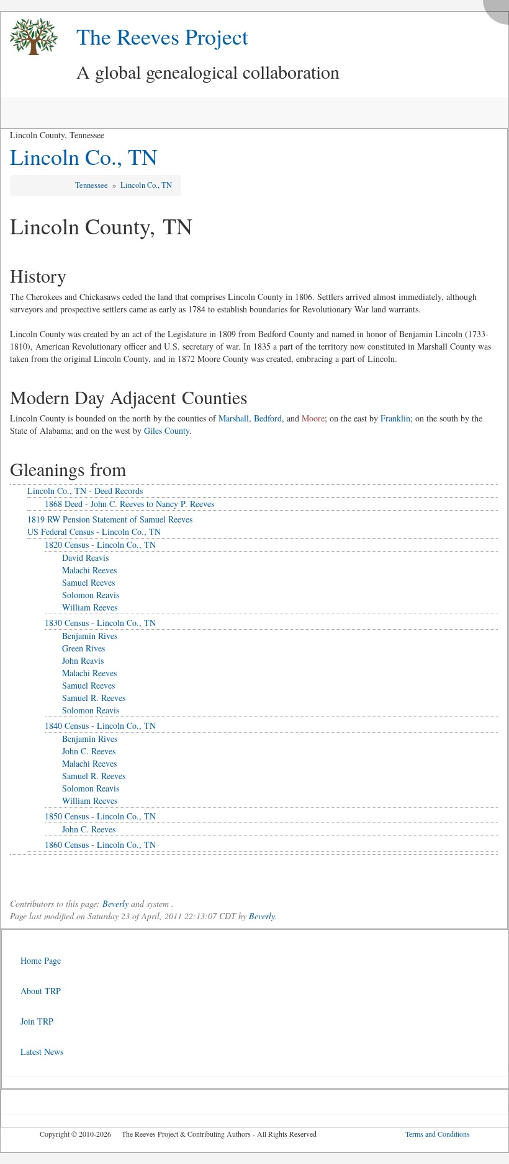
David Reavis (85, 557)
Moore (313, 418)
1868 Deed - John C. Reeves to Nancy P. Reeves (129, 503)
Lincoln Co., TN (84, 156)
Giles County (166, 430)
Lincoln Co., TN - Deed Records (85, 490)
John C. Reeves (88, 751)
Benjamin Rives (89, 636)
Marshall (233, 418)
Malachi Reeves (89, 570)
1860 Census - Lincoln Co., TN (100, 844)
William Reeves (89, 607)
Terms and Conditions (437, 1134)
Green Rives (83, 648)
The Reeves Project (162, 36)
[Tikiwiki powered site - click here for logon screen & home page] (29, 37)
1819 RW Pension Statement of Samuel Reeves (109, 519)
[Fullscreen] (499, 9)
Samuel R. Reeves (93, 697)
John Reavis (83, 660)
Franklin (395, 418)
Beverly (115, 903)
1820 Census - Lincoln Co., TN (100, 544)
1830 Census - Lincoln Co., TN (100, 622)
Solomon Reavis (90, 595)
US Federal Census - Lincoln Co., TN (94, 531)
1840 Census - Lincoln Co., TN (100, 725)
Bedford (268, 418)
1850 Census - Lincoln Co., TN (100, 816)
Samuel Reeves (88, 582)
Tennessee (92, 185)
